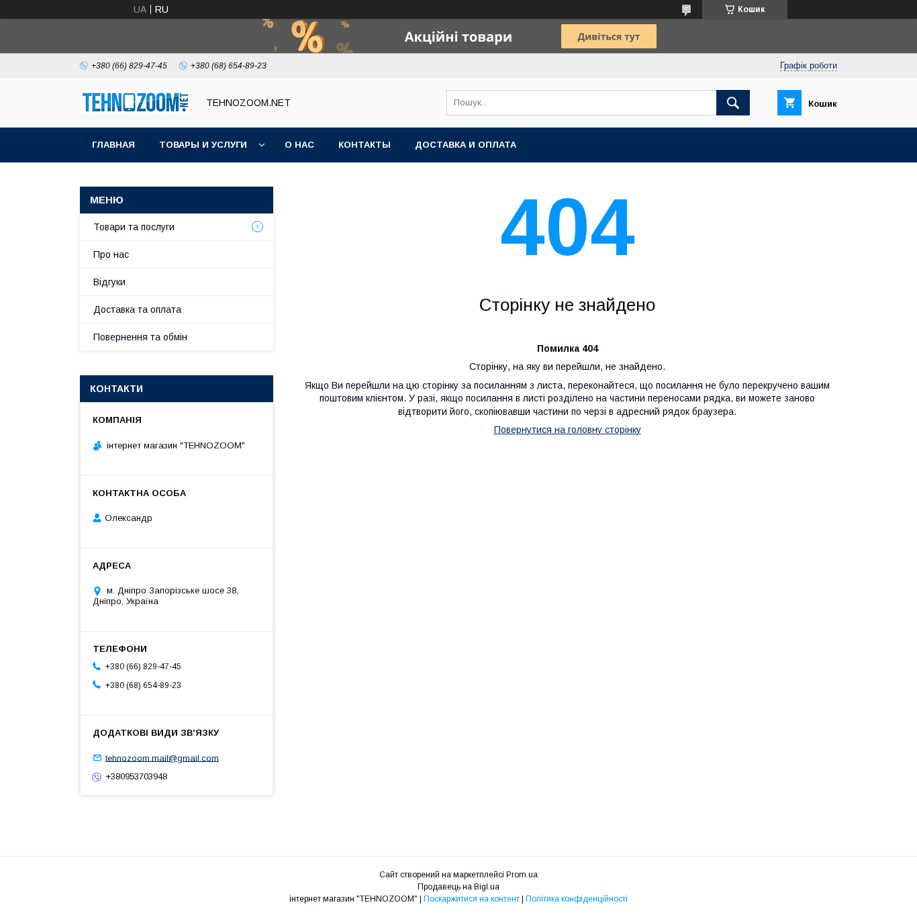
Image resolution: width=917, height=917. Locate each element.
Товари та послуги (134, 227)
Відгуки (109, 282)
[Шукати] (733, 102)
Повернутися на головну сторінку (567, 429)
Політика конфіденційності (577, 899)
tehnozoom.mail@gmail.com (162, 758)
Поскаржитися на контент (472, 899)
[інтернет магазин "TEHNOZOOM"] (135, 110)
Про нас (111, 254)
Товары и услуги (203, 145)
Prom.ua (522, 874)
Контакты (364, 145)
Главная (113, 145)
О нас (299, 145)
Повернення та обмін (140, 337)
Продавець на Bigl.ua (458, 886)
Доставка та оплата (137, 309)
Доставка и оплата (465, 145)
